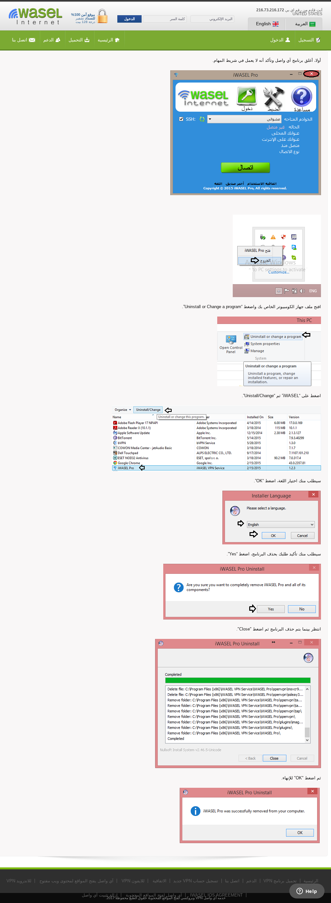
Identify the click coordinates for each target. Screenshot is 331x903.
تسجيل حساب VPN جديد (195, 880)
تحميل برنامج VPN (280, 880)
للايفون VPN (133, 880)
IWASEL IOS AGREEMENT (216, 895)
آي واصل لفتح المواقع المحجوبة (154, 895)
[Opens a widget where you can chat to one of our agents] (307, 892)
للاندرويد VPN (18, 880)
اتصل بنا (19, 39)
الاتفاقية (159, 880)
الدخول (129, 19)
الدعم (48, 39)
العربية (301, 23)
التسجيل (306, 39)
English (263, 23)
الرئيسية (105, 39)
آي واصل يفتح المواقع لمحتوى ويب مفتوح (76, 880)
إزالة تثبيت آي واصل (100, 895)
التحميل (76, 39)
